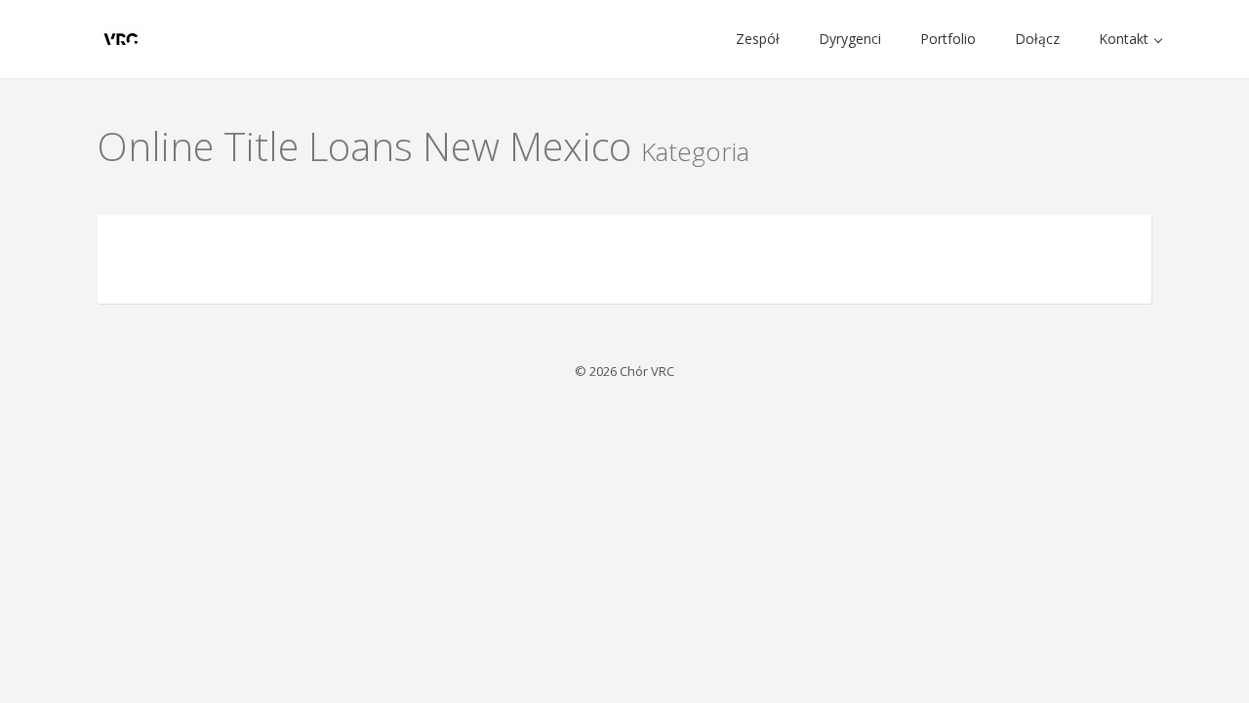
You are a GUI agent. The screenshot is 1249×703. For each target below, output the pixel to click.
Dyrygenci (850, 38)
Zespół (758, 38)
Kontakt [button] (1125, 38)
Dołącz (1037, 38)
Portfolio (948, 38)
